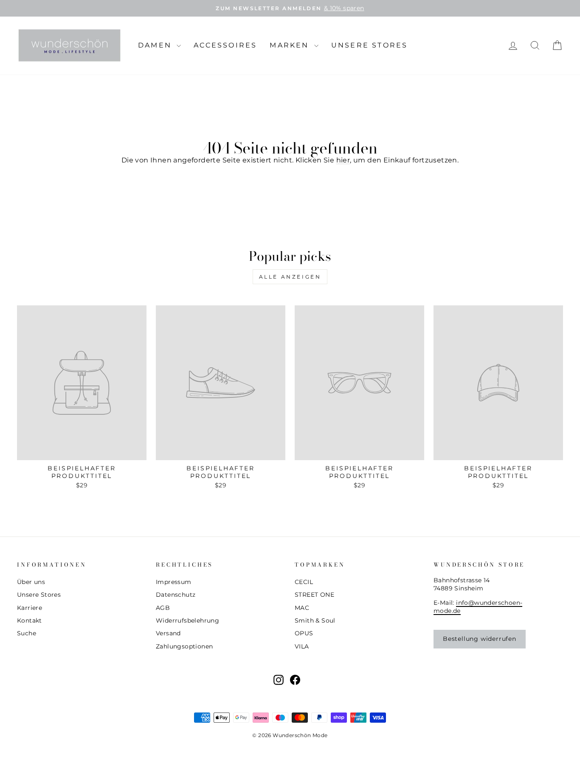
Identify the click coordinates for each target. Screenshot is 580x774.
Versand (168, 633)
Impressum (173, 581)
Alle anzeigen (290, 277)
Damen (156, 45)
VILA (302, 646)
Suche (26, 633)
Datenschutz (175, 594)
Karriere (29, 607)
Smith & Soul (315, 620)
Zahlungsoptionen (184, 646)
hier (343, 160)
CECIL (304, 581)
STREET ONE (314, 594)
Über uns (31, 581)
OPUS (304, 633)
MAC (302, 607)
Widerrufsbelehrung (187, 620)
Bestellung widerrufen (479, 639)
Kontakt (29, 620)
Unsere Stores (369, 45)
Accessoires (225, 45)
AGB (163, 607)
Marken (291, 45)
